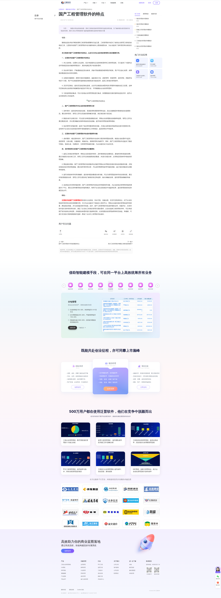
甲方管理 (152, 64)
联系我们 (116, 573)
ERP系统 (63, 570)
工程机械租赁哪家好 (142, 35)
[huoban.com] (65, 2)
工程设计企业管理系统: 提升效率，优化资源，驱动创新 (110, 470)
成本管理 (83, 576)
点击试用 (110, 389)
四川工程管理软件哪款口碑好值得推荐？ (120, 244)
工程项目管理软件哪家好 (144, 41)
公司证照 (116, 570)
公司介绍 (116, 564)
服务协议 (63, 589)
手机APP (63, 579)
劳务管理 (83, 573)
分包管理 (83, 570)
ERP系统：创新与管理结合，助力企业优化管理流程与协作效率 (145, 470)
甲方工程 (100, 564)
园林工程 (100, 576)
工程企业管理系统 (66, 564)
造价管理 (152, 75)
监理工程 (100, 567)
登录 (149, 3)
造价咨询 (100, 573)
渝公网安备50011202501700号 (89, 593)
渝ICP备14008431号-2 (73, 593)
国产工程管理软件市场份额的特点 (69, 244)
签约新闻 (116, 567)
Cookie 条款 (80, 589)
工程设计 (100, 570)
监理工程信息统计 (141, 64)
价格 (122, 3)
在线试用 (131, 573)
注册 (156, 3)
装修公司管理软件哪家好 (144, 29)
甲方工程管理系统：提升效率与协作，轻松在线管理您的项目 (75, 470)
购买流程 (131, 567)
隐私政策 (71, 589)
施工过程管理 (84, 579)
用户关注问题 (39, 19)
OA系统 (63, 567)
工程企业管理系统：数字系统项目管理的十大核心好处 (75, 441)
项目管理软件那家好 (142, 18)
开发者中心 (101, 579)
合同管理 (83, 564)
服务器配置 (132, 570)
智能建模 (113, 3)
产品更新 (63, 576)
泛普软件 (61, 9)
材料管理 (83, 567)
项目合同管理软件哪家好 (144, 46)
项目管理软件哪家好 (142, 24)
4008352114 (156, 564)
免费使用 (78, 387)
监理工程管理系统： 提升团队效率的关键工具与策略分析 (110, 441)
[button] (158, 284)
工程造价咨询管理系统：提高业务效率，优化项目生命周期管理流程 (145, 441)
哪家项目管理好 (70, 9)
